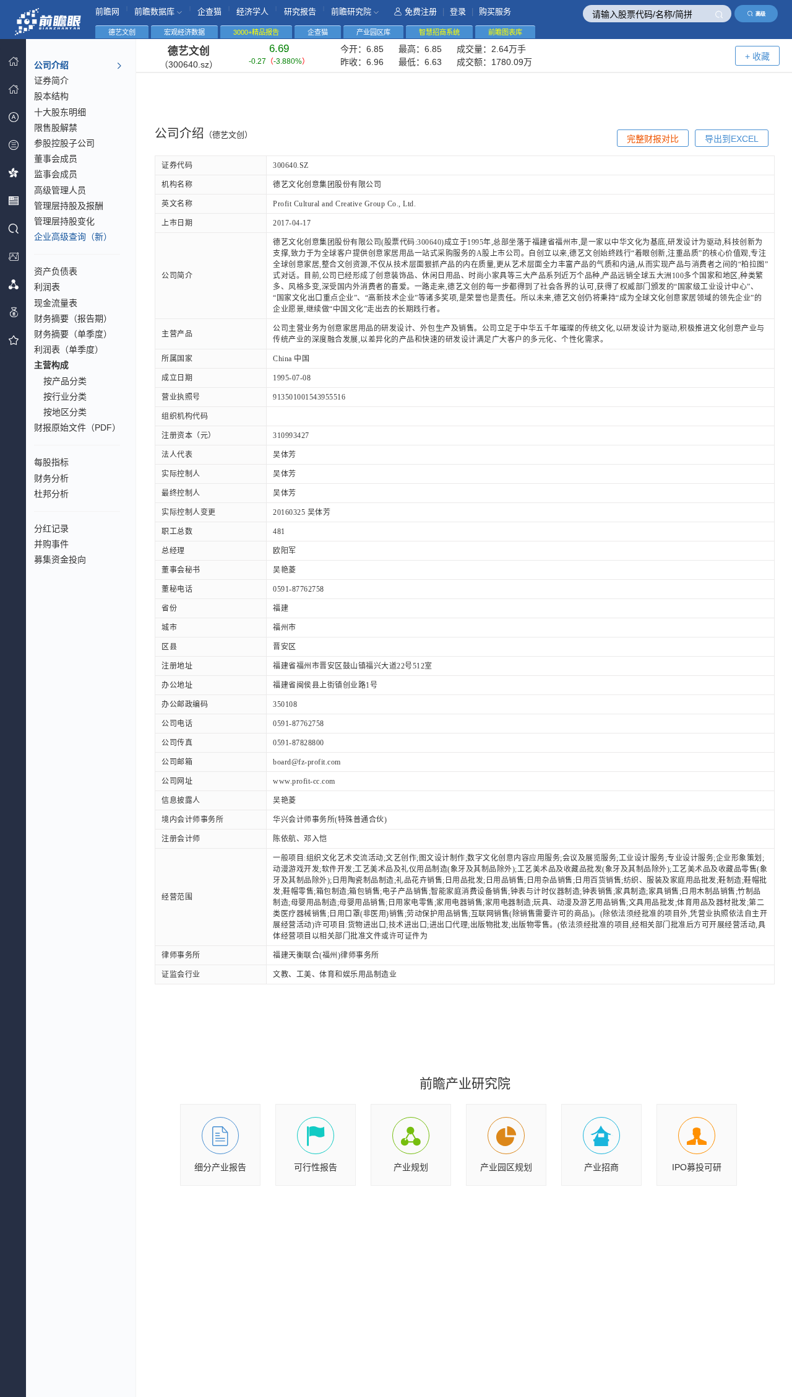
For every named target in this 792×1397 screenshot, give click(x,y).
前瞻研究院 (352, 11)
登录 (458, 11)
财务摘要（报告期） (73, 318)
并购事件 (51, 544)
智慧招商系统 (439, 32)
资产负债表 (55, 271)
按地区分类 (65, 412)
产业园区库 (373, 32)
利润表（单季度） (68, 349)
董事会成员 (55, 159)
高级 (760, 14)
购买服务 (495, 11)
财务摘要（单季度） (73, 334)
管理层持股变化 (64, 221)
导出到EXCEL (732, 139)
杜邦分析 (51, 494)
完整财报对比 (653, 139)
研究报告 (300, 11)
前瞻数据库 (155, 11)
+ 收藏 (757, 56)
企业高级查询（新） (73, 237)
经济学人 (252, 11)
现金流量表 (55, 303)
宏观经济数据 (184, 32)
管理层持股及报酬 (68, 206)
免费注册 (421, 11)
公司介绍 (51, 65)
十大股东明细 (60, 112)
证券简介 (51, 80)
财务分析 (51, 478)
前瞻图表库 (505, 32)
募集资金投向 (60, 559)
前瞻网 (107, 11)
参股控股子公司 (64, 143)
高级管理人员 (60, 190)
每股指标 (51, 462)
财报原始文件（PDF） (77, 427)
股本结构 (51, 96)
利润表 (47, 287)
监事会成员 (55, 174)
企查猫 (209, 11)
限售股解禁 (55, 128)
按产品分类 (65, 381)
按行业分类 (65, 396)
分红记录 (51, 528)
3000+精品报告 (256, 32)
